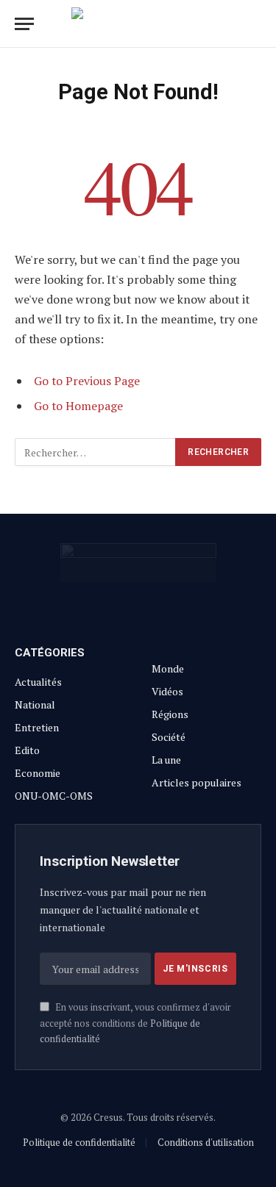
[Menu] (24, 23)
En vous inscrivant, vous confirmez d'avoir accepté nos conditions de (135, 1023)
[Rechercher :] (96, 452)
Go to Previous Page (87, 381)
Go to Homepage (78, 406)
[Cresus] (138, 24)
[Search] (259, 23)
